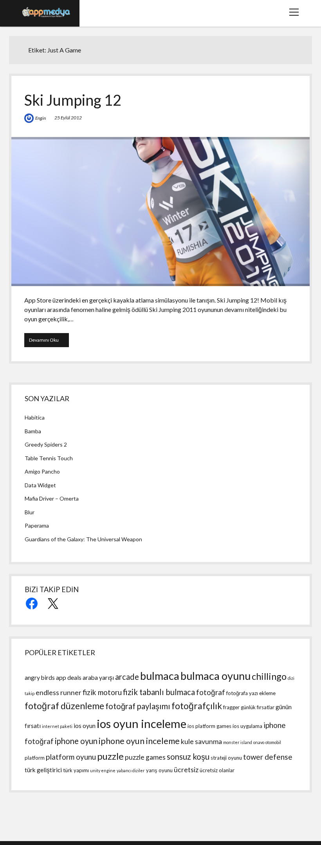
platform (35, 758)
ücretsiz (186, 770)
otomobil (273, 742)
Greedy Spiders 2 (46, 444)
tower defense (267, 756)
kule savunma (201, 741)
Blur (29, 512)
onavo (258, 742)
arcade (127, 676)
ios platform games (209, 726)
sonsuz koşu (188, 756)
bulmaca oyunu (215, 675)
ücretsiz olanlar (217, 770)
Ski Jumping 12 (72, 100)
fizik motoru (102, 692)
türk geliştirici (43, 769)
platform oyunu (71, 756)
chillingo (269, 676)
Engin (40, 118)
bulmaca (159, 675)
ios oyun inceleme (141, 723)
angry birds (40, 677)
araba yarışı (98, 677)
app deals (68, 677)
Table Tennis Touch (49, 458)
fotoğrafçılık (196, 706)
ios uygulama (247, 726)
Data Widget (40, 485)
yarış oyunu (159, 770)
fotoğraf (210, 692)
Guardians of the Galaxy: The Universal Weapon (83, 539)
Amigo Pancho (42, 471)
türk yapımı (76, 770)
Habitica (35, 417)
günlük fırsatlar (257, 707)
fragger (231, 707)
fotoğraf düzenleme (64, 706)
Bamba (33, 431)
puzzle (110, 756)
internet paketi (57, 726)
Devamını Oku (49, 342)
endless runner (58, 692)
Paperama (37, 525)
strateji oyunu (226, 758)
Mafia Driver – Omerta (52, 498)
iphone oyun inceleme (139, 741)
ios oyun (85, 725)
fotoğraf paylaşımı (137, 706)
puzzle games (145, 757)
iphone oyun (76, 741)
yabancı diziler (131, 770)
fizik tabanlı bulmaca (159, 692)
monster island (237, 742)
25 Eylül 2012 (68, 118)
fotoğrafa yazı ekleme (251, 693)
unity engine (102, 770)
